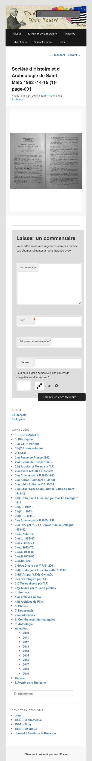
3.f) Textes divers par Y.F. (31, 583)
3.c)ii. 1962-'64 (24, 534)
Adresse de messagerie (35, 341)
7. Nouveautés (24, 610)
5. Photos (21, 606)
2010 (26, 633)
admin (19, 715)
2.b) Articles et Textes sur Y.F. (34, 466)
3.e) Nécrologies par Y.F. (31, 579)
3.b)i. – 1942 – (24, 507)
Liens (61, 42)
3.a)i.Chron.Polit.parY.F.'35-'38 (35, 480)
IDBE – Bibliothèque (28, 720)
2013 (26, 646)
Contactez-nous (43, 42)
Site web (24, 362)
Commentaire (27, 267)
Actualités (21, 628)
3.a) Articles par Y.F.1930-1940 (34, 475)
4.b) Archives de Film (29, 601)
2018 (26, 669)
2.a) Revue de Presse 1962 (32, 457)
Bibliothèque (20, 42)
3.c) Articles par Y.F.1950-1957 (34, 520)
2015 (26, 655)
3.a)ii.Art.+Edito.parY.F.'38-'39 (34, 484)
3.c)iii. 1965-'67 (24, 538)
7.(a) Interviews (25, 615)
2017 (26, 664)
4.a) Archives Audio (28, 597)
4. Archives (22, 592)
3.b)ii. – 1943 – (24, 511)
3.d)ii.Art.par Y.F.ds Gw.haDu (34, 574)
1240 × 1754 (48, 95)
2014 (26, 651)
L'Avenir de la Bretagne (30, 682)
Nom (26, 320)
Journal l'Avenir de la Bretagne (35, 733)
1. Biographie (24, 439)
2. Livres (20, 453)
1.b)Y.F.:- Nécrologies (29, 448)
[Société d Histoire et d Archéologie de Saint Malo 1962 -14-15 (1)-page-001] (46, 160)
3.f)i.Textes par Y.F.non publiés (35, 588)
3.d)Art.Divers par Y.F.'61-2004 (34, 565)
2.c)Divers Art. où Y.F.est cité (34, 471)
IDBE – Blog (23, 724)
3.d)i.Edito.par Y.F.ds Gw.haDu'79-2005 (40, 570)
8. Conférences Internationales (35, 619)
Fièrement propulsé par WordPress (46, 754)
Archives (17, 99)
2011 (26, 637)
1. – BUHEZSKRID (27, 435)
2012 (26, 642)
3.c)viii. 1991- (23, 561)
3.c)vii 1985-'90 (24, 556)
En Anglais (18, 419)
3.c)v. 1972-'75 (24, 547)
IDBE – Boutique (26, 729)
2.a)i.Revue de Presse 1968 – (34, 462)
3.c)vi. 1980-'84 (24, 552)
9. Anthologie (24, 624)
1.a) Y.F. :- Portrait (27, 444)
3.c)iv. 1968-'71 (24, 543)
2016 (26, 660)
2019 (26, 673)
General (20, 678)
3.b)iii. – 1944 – (25, 516)
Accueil (17, 33)
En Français (19, 415)
